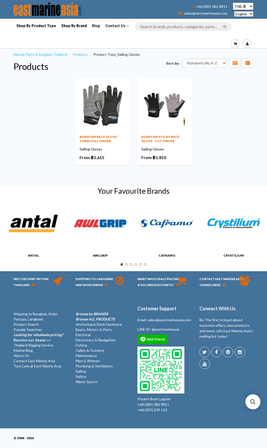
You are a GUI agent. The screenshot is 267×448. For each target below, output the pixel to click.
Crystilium (233, 255)
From (92, 157)
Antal (33, 255)
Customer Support (157, 308)
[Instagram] (240, 352)
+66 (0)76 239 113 (152, 410)
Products (80, 54)
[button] (252, 401)
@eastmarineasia (165, 329)
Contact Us (115, 25)
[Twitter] (204, 352)
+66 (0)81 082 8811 (211, 6)
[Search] (225, 27)
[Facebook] (216, 352)
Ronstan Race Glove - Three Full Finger (99, 139)
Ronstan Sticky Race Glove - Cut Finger (160, 139)
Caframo (167, 255)
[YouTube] (204, 364)
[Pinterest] (228, 352)
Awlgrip (100, 255)
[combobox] (183, 27)
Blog (96, 25)
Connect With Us (217, 308)
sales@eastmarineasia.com (205, 13)
